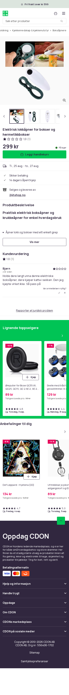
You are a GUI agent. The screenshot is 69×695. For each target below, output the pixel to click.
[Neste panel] (62, 336)
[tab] (16, 116)
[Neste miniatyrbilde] (65, 116)
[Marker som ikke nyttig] (64, 292)
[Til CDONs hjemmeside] (5, 13)
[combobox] (34, 21)
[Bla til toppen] (61, 521)
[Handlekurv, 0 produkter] (56, 13)
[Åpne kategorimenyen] (64, 13)
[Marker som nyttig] (59, 292)
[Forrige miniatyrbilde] (4, 116)
